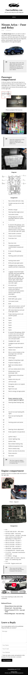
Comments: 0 (8, 30)
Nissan (2, 30)
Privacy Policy (14, 671)
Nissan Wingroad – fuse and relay (14, 613)
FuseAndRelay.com (14, 10)
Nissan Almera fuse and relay (13, 606)
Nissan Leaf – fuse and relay (13, 608)
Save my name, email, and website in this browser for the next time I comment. (13, 656)
